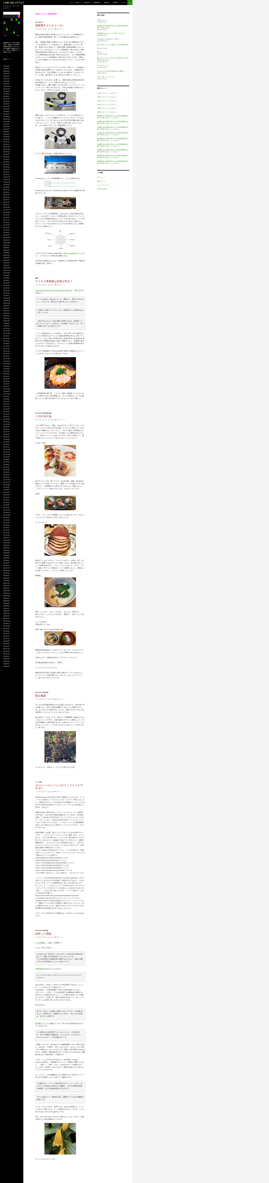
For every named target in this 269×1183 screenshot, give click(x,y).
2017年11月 (6, 331)
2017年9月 (6, 336)
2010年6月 (6, 553)
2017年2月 (6, 353)
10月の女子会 (43, 416)
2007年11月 (6, 623)
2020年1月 (6, 265)
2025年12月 (6, 86)
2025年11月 (6, 89)
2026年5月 (6, 73)
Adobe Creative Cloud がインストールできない (59, 786)
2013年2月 (6, 474)
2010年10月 (6, 543)
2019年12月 (6, 268)
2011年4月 (6, 530)
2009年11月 (6, 568)
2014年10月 (6, 424)
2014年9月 (6, 427)
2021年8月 (6, 217)
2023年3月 (6, 169)
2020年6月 (6, 252)
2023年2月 (6, 172)
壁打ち (99, 52)
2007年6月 (6, 636)
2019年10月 (6, 273)
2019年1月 (6, 295)
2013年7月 (6, 462)
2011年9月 (6, 517)
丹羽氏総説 (39, 969)
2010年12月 (6, 540)
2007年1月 (6, 648)
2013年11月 (6, 452)
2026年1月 (6, 83)
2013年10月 (6, 454)
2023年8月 (6, 157)
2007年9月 (6, 628)
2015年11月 (6, 391)
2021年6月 (6, 222)
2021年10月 (6, 212)
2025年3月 (6, 109)
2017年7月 (6, 341)
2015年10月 (6, 394)
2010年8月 (6, 548)
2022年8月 (6, 187)
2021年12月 (6, 207)
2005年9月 (6, 666)
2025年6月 (6, 101)
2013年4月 (6, 469)
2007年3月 (6, 643)
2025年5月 (6, 104)
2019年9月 (6, 275)
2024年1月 (6, 144)
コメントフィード (103, 185)
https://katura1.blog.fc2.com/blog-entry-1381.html (53, 290)
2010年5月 (6, 555)
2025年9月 (6, 94)
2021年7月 (6, 220)
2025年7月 (6, 99)
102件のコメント (61, 699)
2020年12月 (6, 237)
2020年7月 (6, 250)
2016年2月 (6, 384)
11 (19, 23)
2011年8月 (6, 520)
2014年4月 (6, 439)
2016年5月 (6, 376)
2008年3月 (6, 613)
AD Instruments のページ (73, 253)
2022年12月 (6, 177)
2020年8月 (6, 247)
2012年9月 (6, 487)
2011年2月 (6, 535)
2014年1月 (6, 447)
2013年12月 (6, 449)
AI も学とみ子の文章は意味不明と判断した (111, 71)
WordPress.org (102, 189)
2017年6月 (6, 343)
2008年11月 (6, 593)
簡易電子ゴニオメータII (49, 25)
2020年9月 (6, 245)
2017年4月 (6, 348)
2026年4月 (6, 76)
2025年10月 (6, 91)
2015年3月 (6, 411)
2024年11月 (6, 119)
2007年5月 (6, 638)
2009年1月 (6, 588)
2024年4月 (6, 136)
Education (39, 22)
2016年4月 (6, 379)
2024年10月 (6, 121)
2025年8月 (6, 96)
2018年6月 (6, 313)
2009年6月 (6, 578)
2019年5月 (6, 285)
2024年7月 (6, 129)
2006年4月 (6, 664)
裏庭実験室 (97, 2)
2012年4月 (6, 500)
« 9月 (5, 35)
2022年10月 (6, 182)
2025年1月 (6, 114)
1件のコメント (60, 791)
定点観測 (115, 2)
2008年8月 (6, 601)
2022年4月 (6, 197)
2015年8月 (6, 399)
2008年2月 (6, 616)
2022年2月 (6, 202)
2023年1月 (6, 174)
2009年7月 (6, 575)
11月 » (18, 35)
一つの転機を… (41, 943)
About (78, 2)
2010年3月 (6, 560)
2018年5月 (6, 316)
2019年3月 (6, 290)
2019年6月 (6, 283)
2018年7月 (6, 310)
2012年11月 (6, 482)
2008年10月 (6, 595)
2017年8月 (6, 338)
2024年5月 (6, 134)
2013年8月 (6, 459)
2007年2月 (6, 646)
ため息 (51, 29)
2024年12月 (6, 116)
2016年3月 (6, 381)
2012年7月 (6, 492)
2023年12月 (6, 147)
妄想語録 (106, 2)
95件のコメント (60, 937)
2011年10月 (6, 515)
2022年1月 (6, 205)
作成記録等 (87, 2)
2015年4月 (6, 409)
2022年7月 (6, 189)
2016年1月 (6, 386)
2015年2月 (6, 414)
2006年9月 (6, 656)
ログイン (123, 2)
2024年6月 (6, 131)
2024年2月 (6, 142)
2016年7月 (6, 371)
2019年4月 (6, 288)
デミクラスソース (103, 65)
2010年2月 (6, 563)
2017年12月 (6, 328)
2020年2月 (6, 263)
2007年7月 (6, 633)
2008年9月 (6, 598)
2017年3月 (6, 351)
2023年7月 (6, 159)
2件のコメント (61, 29)
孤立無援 (40, 695)
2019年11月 (6, 270)
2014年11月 (6, 421)
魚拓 (50, 943)
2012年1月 (6, 507)
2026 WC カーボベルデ (106, 77)
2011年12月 (6, 510)
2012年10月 (6, 485)
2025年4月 (6, 106)
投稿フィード (101, 181)
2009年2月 (6, 585)
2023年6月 (6, 162)
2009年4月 (6, 580)
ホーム (71, 2)
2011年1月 (6, 537)
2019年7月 (6, 280)
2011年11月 (6, 512)
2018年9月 (6, 305)
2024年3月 (6, 139)
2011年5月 (6, 527)
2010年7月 (6, 550)
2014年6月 (6, 434)
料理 (44, 413)
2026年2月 (6, 81)
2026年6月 (6, 71)
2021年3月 (6, 230)
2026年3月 (6, 78)
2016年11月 (6, 361)
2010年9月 (6, 545)
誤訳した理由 (43, 933)
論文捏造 (48, 413)
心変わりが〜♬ (102, 20)
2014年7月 (6, 432)
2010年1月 (6, 565)
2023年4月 (6, 167)
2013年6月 (6, 464)
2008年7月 (6, 603)
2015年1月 (6, 416)
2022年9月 (6, 184)
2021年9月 (6, 215)
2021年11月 (6, 210)
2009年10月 (6, 570)
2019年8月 (6, 278)
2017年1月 (6, 356)
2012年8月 (6, 490)
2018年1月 (6, 326)
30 (14, 32)
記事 (55, 45)
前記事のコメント (42, 1023)
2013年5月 (6, 467)
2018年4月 (6, 318)
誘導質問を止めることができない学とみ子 (111, 33)
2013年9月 (6, 457)
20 (7, 29)
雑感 (36, 278)
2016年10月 (6, 363)
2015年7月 (6, 401)
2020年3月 (6, 260)
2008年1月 (6, 618)
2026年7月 (6, 68)
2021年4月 (6, 227)
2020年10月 (6, 242)
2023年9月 (6, 154)
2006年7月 (6, 661)
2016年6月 (6, 374)
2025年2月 (6, 111)
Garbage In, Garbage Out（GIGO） (108, 39)
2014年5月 (6, 437)
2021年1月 (6, 235)
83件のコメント (61, 420)
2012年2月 (6, 505)
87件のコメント (61, 285)
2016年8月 (6, 368)
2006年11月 (6, 654)
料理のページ (7, 59)
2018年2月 (6, 323)
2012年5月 (6, 497)
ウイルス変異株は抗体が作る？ (54, 281)
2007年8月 (6, 631)
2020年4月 (6, 258)
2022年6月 (6, 192)
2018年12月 (6, 298)
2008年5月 (6, 608)
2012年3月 (6, 502)
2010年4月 (6, 558)
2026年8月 (6, 66)
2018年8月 (6, 308)
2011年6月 (6, 525)
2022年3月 (6, 200)
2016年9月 (6, 366)
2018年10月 (6, 303)
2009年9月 (6, 573)
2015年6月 (6, 404)
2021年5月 (6, 225)
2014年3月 (6, 442)
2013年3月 (6, 472)
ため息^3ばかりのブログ (13, 2)
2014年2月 (6, 444)
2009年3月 (6, 583)
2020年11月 (6, 240)
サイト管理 (38, 782)
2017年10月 (6, 333)
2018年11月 (6, 300)
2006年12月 (6, 651)
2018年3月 (6, 321)
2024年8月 (6, 126)
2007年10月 (6, 626)
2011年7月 (6, 522)
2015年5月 (6, 406)
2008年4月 (6, 611)
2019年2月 (6, 293)
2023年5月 (6, 164)
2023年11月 (6, 149)
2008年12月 (6, 590)
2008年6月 (6, 606)
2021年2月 (6, 232)
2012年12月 (6, 479)
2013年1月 (6, 477)
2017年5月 (6, 346)
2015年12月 (6, 389)
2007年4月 (6, 641)
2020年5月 (6, 255)
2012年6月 (6, 495)
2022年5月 (6, 194)
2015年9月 (6, 396)
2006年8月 (6, 659)
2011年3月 (6, 532)
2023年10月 (6, 152)
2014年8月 (6, 429)
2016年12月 (6, 358)
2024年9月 (6, 124)
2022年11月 (6, 179)
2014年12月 (6, 419)
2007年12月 (6, 621)
